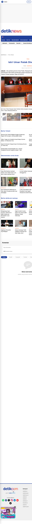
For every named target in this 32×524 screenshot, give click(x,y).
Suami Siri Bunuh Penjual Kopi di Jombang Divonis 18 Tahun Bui (14, 144)
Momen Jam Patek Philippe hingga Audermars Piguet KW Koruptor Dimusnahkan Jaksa (13, 135)
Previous (3, 92)
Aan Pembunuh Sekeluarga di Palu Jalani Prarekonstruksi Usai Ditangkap (9, 191)
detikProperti (26, 506)
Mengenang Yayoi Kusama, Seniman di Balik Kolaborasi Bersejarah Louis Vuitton (6, 214)
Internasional (23, 40)
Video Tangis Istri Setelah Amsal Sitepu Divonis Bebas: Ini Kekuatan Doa (13, 140)
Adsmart (4, 43)
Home (3, 40)
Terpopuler (12, 43)
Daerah (18, 43)
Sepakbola (25, 502)
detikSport (25, 500)
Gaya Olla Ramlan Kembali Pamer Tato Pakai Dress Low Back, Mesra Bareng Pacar (8, 172)
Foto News (11, 54)
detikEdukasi (25, 493)
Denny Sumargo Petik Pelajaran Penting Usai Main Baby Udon (20, 231)
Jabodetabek (15, 40)
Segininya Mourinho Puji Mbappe (6, 230)
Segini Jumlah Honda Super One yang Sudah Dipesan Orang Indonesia (21, 213)
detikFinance (25, 495)
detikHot (25, 498)
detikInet (25, 497)
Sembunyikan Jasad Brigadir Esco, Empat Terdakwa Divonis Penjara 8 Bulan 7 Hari (11, 149)
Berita (8, 40)
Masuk (29, 1)
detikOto (25, 504)
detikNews (3, 54)
